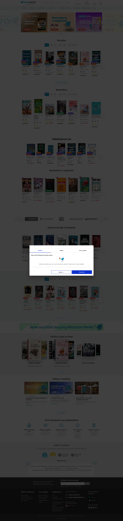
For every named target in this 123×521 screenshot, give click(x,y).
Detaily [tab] (61, 250)
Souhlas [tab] (40, 250)
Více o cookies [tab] (82, 250)
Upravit (60, 272)
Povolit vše (82, 272)
